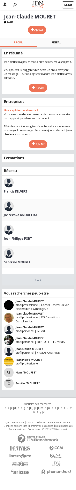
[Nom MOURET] (9, 372)
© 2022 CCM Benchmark (54, 429)
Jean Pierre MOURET (29, 360)
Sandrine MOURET (17, 262)
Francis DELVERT (15, 191)
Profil (18, 42)
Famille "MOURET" (28, 383)
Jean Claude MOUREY (29, 349)
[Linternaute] (20, 456)
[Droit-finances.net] (56, 456)
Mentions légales (63, 426)
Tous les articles (17, 429)
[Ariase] (20, 472)
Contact (30, 422)
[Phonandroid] (56, 471)
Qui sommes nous (14, 422)
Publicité (41, 422)
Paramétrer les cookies (41, 426)
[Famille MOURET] (9, 383)
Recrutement (54, 422)
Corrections (34, 429)
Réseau (56, 42)
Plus (38, 279)
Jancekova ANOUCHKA (20, 215)
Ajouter (38, 29)
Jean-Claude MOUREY (29, 338)
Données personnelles (15, 426)
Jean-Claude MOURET (30, 301)
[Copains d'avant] (20, 464)
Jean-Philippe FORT (18, 238)
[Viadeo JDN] (56, 464)
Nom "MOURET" (26, 372)
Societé (67, 422)
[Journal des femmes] (20, 448)
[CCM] (56, 448)
